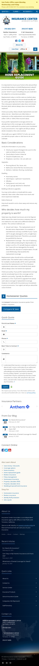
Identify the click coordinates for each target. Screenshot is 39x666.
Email (4, 331)
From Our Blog (9, 415)
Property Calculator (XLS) (12, 484)
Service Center (7, 588)
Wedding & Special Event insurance (15, 486)
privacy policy (31, 393)
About (9, 534)
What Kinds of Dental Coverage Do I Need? (23, 435)
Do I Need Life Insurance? (17, 421)
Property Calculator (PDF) (12, 481)
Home (3, 534)
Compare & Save (11, 309)
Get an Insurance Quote (10, 596)
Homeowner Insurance (11, 479)
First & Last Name (9, 323)
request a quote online (25, 525)
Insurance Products (8, 592)
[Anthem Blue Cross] (19, 407)
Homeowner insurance (11, 493)
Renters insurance (10, 475)
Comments (5, 353)
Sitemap (22, 534)
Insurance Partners (11, 401)
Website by (22, 659)
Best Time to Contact (10, 346)
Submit (5, 387)
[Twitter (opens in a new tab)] (20, 40)
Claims (16, 11)
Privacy (4, 659)
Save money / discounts (12, 466)
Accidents (27, 11)
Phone (5, 338)
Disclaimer (11, 659)
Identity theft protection (11, 498)
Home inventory (9, 470)
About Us (19, 45)
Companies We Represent (11, 601)
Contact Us (6, 583)
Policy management (10, 477)
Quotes (5, 11)
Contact (15, 534)
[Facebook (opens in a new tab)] (16, 40)
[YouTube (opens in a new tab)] (23, 40)
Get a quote (8, 500)
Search (29, 657)
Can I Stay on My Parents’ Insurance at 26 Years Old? (22, 429)
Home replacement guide (12, 473)
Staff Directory (7, 606)
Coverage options (9, 468)
